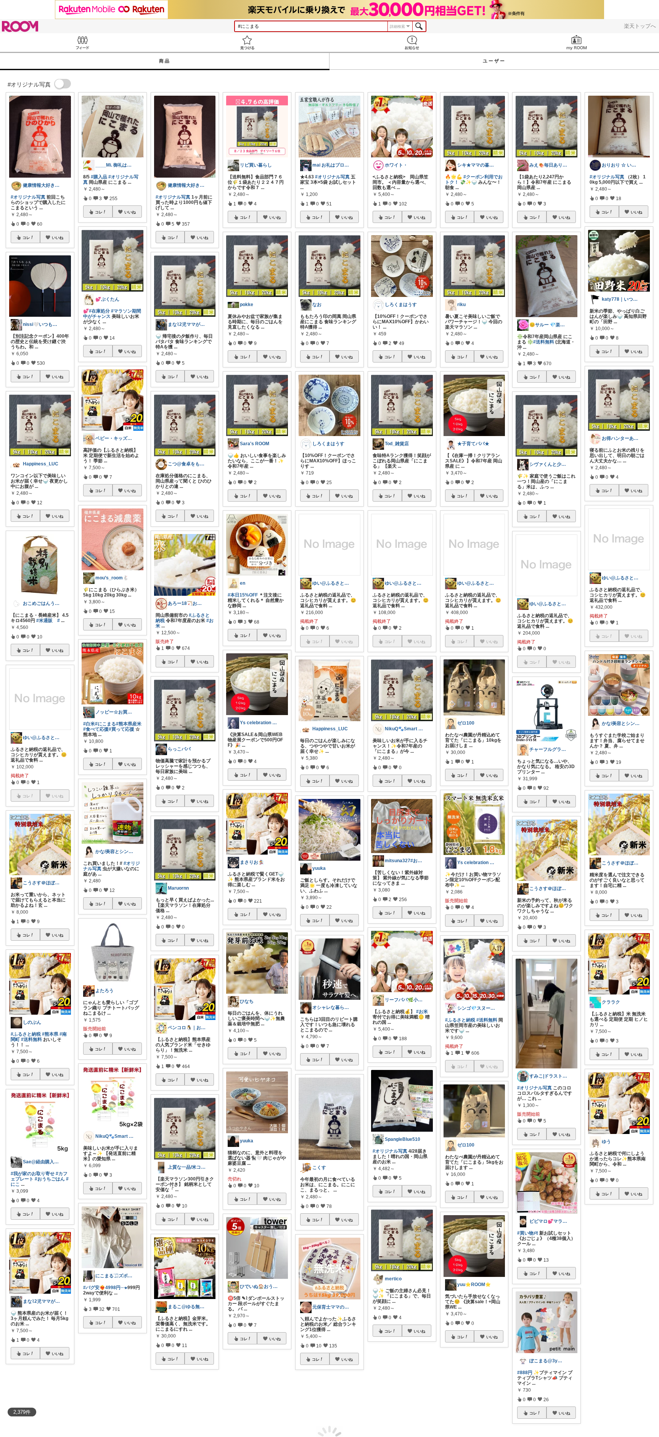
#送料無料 (31, 1039)
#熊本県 (50, 1034)
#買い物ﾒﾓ (527, 1233)
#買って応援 (121, 729)
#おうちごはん (50, 1179)
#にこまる (105, 724)
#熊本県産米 (128, 724)
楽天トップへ (640, 26)
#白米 (89, 724)
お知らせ (412, 42)
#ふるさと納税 (26, 1034)
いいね (57, 237)
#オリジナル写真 (28, 197)
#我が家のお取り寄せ (33, 1173)
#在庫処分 (99, 311)
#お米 (422, 1011)
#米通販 (44, 620)
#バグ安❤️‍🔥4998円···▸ (105, 1287)
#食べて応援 (96, 729)
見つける (247, 42)
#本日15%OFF (243, 595)
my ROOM (576, 42)
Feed (82, 42)
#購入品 (99, 177)
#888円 (524, 1372)
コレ (26, 237)
